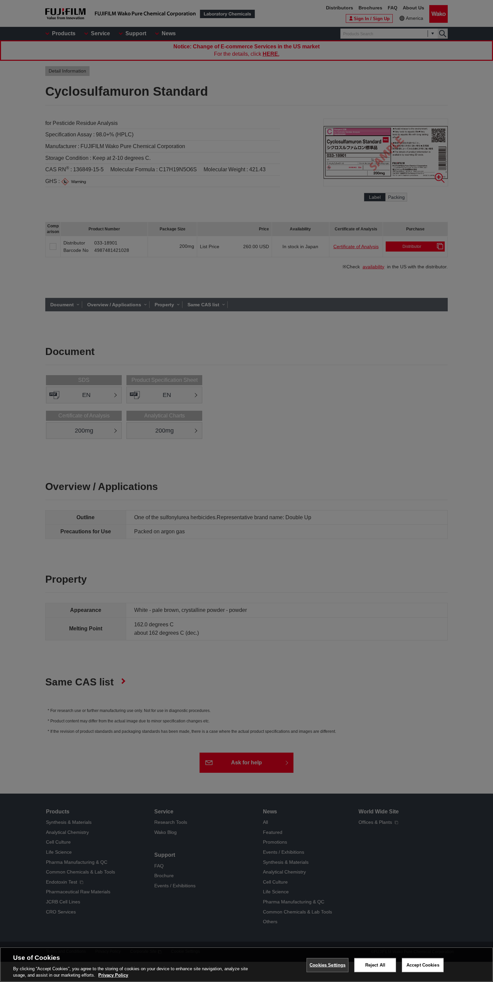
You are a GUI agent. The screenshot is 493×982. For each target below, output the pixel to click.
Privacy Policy (113, 975)
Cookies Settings (327, 965)
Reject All (375, 965)
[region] (246, 964)
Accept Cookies (422, 965)
